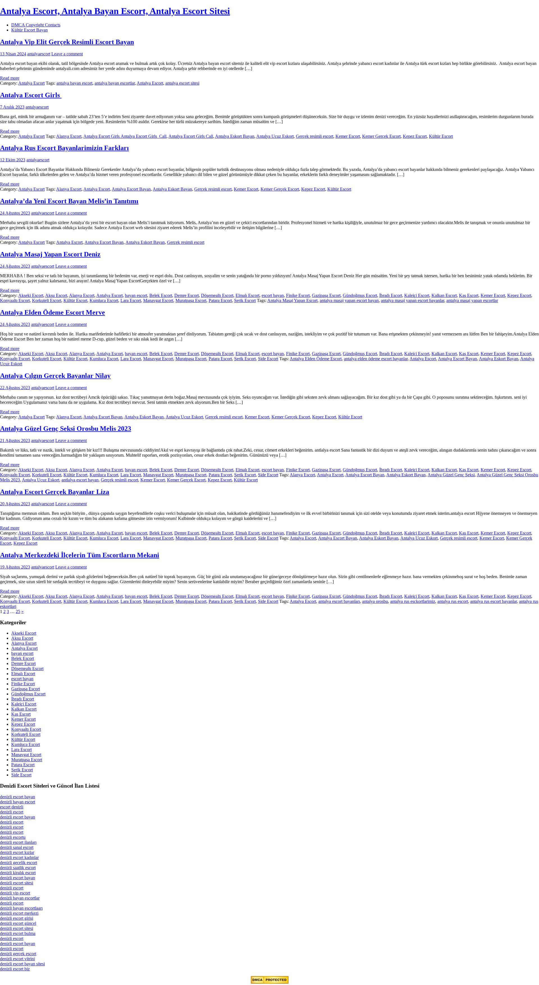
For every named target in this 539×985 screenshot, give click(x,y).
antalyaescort (38, 53)
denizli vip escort (15, 893)
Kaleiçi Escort (416, 295)
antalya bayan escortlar (115, 83)
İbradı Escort (390, 295)
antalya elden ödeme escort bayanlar (376, 358)
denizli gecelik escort (18, 862)
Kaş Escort (468, 295)
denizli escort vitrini (17, 958)
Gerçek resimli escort (314, 136)
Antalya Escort (31, 83)
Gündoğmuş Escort (360, 295)
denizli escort (11, 812)
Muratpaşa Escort (190, 300)
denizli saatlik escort (18, 867)
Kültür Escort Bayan (29, 30)
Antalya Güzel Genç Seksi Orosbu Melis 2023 (65, 428)
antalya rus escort (452, 601)
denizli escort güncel (18, 923)
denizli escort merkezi (19, 913)
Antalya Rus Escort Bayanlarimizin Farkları (64, 148)
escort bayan (273, 295)
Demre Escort (186, 295)
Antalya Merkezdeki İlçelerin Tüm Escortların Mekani (79, 555)
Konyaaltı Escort (15, 300)
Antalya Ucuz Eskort (275, 136)
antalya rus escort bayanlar (493, 601)
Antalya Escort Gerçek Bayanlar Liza (54, 491)
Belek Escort (160, 295)
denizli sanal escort (16, 847)
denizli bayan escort (17, 801)
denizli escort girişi (16, 918)
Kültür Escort (441, 136)
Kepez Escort (415, 136)
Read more (9, 78)
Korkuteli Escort (46, 300)
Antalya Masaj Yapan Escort (292, 300)
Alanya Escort (68, 136)
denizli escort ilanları (18, 842)
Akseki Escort (30, 295)
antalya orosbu (375, 601)
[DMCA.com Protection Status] (270, 982)
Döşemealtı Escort (217, 295)
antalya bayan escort (74, 83)
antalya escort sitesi (182, 83)
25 (18, 611)
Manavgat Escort (158, 300)
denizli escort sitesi (16, 882)
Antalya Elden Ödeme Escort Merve (52, 312)
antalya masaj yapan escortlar (472, 300)
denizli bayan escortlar (20, 898)
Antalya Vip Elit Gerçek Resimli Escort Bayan (67, 42)
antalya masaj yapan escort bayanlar (412, 300)
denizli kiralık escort (18, 872)
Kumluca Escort (104, 300)
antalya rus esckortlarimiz (412, 601)
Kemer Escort (347, 136)
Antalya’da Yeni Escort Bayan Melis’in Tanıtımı (69, 201)
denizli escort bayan (17, 796)
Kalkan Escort (444, 295)
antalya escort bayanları (339, 601)
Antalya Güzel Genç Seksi (451, 474)
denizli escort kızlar (17, 852)
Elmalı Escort (247, 295)
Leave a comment (67, 53)
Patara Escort (220, 300)
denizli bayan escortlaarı (21, 908)
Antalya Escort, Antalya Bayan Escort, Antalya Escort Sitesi (115, 11)
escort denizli (11, 806)
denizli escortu (13, 837)
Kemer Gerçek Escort (381, 136)
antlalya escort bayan (80, 479)
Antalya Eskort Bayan (234, 136)
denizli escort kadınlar (19, 857)
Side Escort (268, 358)
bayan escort (136, 295)
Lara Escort (130, 300)
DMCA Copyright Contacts (35, 24)
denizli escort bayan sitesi (22, 963)
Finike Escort (298, 295)
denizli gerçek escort (18, 953)
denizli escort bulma (17, 933)
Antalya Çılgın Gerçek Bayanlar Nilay (55, 375)
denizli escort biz (15, 968)
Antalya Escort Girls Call (190, 136)
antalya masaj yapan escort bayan (349, 300)
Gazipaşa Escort (326, 295)
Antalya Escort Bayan (131, 189)
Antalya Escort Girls (30, 95)
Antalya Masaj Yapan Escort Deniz (50, 254)
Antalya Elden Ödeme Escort (316, 358)
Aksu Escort (56, 295)
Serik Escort (245, 300)
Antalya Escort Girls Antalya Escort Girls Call (124, 136)
